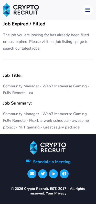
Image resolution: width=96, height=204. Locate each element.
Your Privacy (56, 193)
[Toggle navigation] (88, 10)
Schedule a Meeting (52, 162)
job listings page (70, 41)
